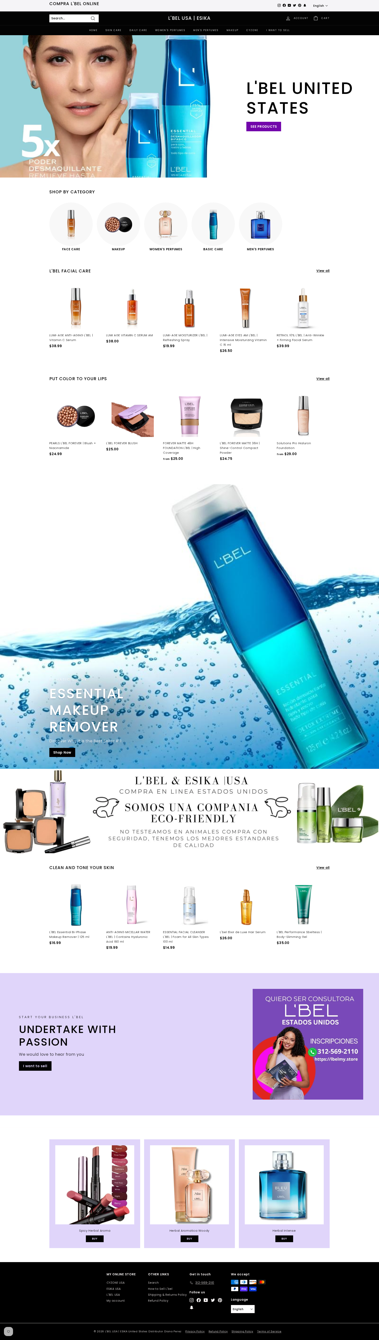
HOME (93, 30)
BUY (94, 1239)
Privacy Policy (195, 1331)
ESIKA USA (114, 1289)
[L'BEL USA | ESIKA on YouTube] (206, 1300)
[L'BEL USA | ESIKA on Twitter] (213, 1300)
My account (116, 1301)
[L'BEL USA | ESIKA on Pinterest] (220, 1300)
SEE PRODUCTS (263, 126)
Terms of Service (269, 1331)
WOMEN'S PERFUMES (170, 30)
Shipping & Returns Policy (167, 1295)
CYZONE (252, 30)
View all (323, 271)
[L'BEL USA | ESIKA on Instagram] (192, 1300)
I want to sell (35, 1066)
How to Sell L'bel (160, 1289)
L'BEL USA (113, 1295)
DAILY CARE (138, 30)
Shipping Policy (242, 1331)
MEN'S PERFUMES (206, 30)
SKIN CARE (113, 30)
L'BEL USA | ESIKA (189, 18)
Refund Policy (158, 1301)
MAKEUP (232, 30)
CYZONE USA (116, 1283)
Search (153, 1283)
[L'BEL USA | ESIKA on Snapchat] (192, 1307)
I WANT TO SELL (278, 30)
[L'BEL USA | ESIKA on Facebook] (199, 1300)
